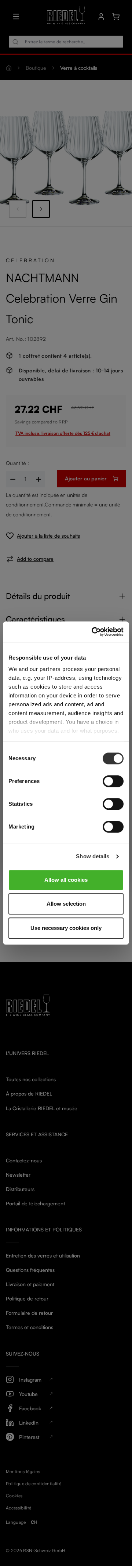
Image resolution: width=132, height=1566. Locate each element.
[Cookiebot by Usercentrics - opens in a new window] (93, 631)
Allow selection (66, 904)
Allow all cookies (66, 880)
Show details (92, 856)
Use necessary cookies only (66, 928)
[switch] (113, 781)
